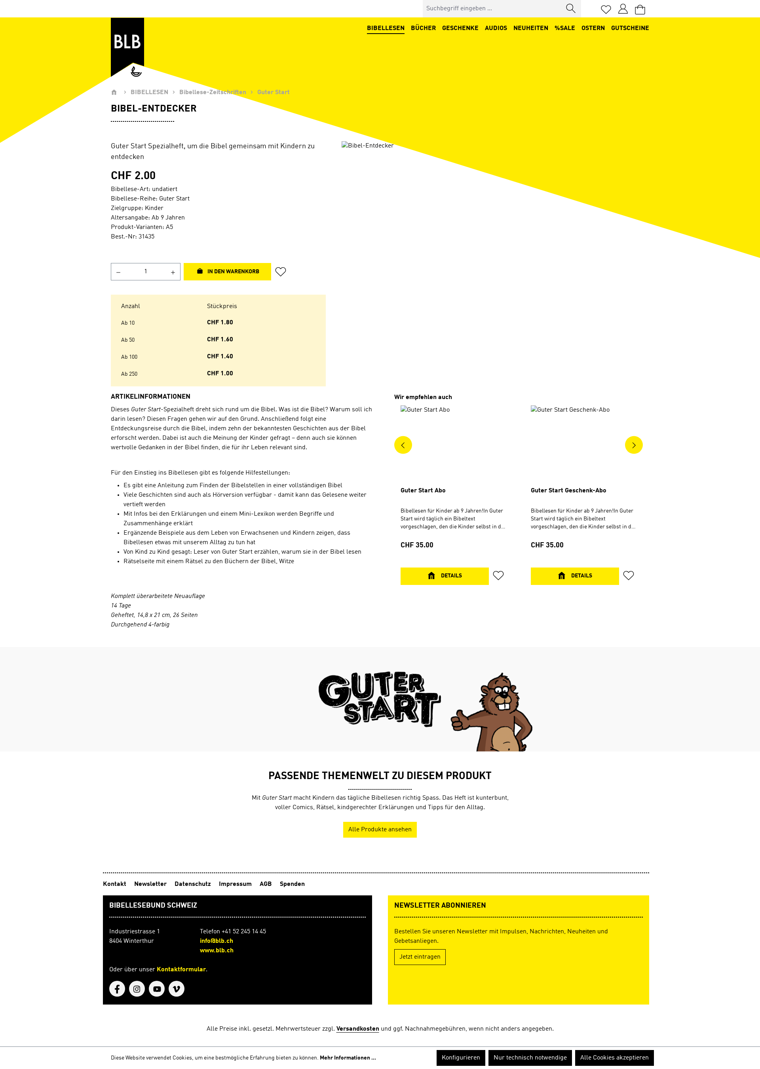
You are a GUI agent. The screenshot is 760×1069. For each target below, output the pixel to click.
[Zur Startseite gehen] (127, 47)
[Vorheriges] (403, 445)
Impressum (236, 884)
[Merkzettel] (606, 9)
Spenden (292, 884)
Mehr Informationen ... (348, 1058)
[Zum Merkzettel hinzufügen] (283, 271)
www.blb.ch (217, 951)
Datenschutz (194, 884)
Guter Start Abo (423, 491)
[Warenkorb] (640, 9)
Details (451, 576)
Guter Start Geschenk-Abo (568, 491)
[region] (495, 226)
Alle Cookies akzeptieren (614, 1058)
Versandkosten (357, 1029)
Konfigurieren (461, 1058)
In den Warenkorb (232, 271)
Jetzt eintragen (420, 957)
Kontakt (115, 884)
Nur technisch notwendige (530, 1058)
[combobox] (492, 8)
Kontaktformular (181, 970)
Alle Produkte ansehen (380, 830)
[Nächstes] (634, 445)
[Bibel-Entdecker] (495, 226)
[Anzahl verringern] (118, 271)
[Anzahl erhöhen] (173, 271)
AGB (267, 884)
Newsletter (151, 884)
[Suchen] (571, 8)
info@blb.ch (216, 941)
